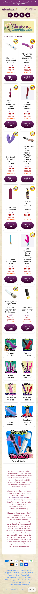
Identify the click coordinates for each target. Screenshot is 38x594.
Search (20, 580)
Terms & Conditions (24, 577)
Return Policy (25, 575)
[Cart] (22, 15)
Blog (17, 575)
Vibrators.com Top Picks (17, 498)
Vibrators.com (18, 590)
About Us (11, 575)
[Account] (16, 15)
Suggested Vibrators (12, 573)
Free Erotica (29, 580)
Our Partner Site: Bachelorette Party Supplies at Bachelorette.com (19, 583)
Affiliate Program (10, 580)
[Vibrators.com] (10, 9)
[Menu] (10, 15)
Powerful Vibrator (13, 500)
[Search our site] (27, 15)
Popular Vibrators (27, 573)
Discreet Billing (26, 570)
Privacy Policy (11, 577)
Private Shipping (13, 570)
